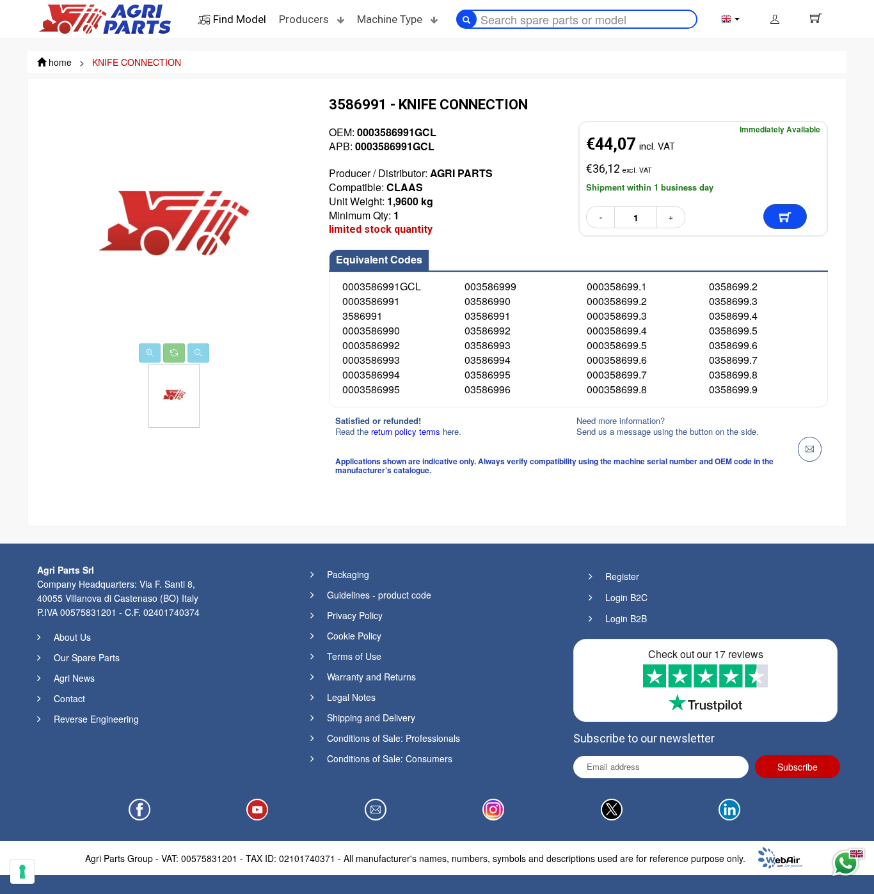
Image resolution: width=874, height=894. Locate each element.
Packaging (348, 574)
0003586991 (371, 301)
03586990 (488, 301)
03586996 (488, 389)
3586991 (362, 315)
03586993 (488, 345)
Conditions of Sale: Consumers (389, 758)
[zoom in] (150, 353)
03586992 (488, 330)
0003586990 (371, 330)
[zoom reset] (174, 353)
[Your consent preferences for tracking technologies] (22, 871)
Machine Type (391, 19)
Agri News (74, 677)
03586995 (488, 374)
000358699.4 (617, 330)
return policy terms (407, 431)
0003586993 (371, 359)
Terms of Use (354, 656)
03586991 (488, 315)
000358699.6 (617, 359)
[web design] (780, 856)
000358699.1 (617, 286)
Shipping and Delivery (371, 717)
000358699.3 (617, 315)
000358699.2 (617, 301)
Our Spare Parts (87, 657)
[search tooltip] (466, 19)
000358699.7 (617, 374)
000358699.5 (617, 345)
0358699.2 (733, 286)
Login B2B (626, 618)
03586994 (488, 359)
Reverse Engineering (96, 718)
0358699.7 (733, 359)
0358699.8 (733, 374)
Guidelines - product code (379, 594)
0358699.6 (733, 345)
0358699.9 (733, 389)
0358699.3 (733, 301)
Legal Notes (351, 697)
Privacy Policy (355, 615)
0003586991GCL (381, 286)
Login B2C (626, 597)
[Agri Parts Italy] (105, 18)
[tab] (379, 260)
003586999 (490, 286)
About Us (72, 637)
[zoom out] (198, 353)
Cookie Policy (354, 635)
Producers (305, 19)
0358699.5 (733, 330)
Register (622, 576)
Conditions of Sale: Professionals (393, 738)
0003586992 (371, 345)
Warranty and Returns (371, 676)
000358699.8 (617, 389)
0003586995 (371, 389)
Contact (69, 698)
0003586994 (371, 374)
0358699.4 (733, 315)
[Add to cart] (785, 216)
